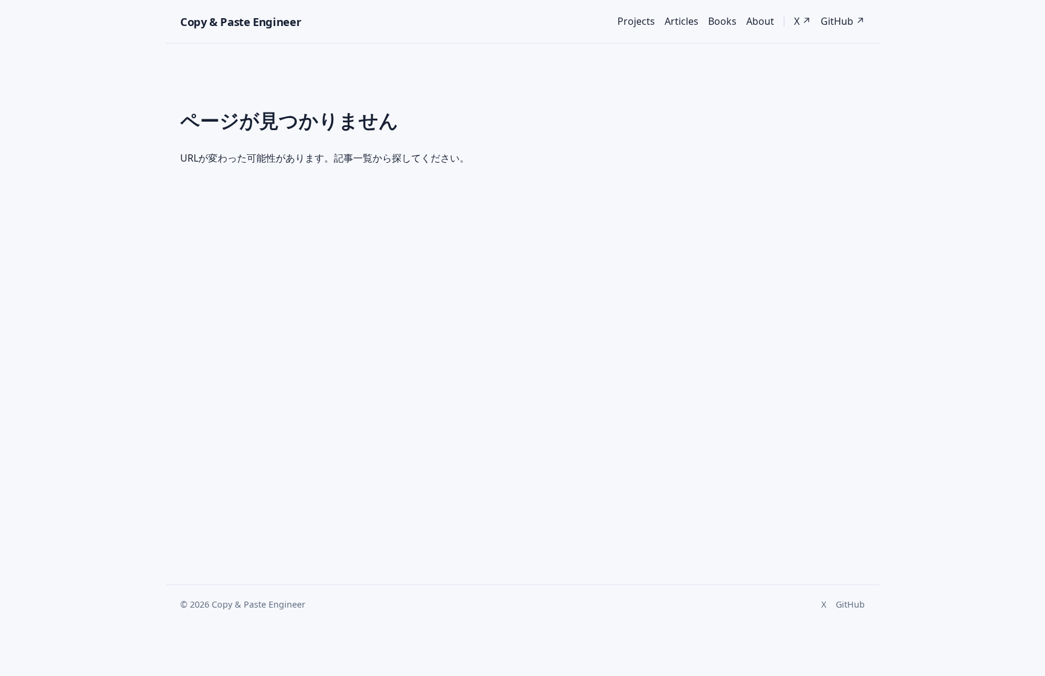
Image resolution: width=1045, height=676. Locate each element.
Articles (681, 21)
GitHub (850, 604)
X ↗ (802, 21)
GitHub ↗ (843, 21)
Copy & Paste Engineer (240, 21)
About (760, 21)
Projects (636, 21)
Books (722, 21)
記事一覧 (353, 158)
